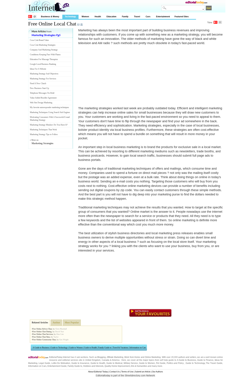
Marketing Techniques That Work (43, 129)
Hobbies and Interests (93, 366)
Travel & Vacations (120, 347)
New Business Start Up (39, 88)
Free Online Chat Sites (41, 337)
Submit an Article (142, 372)
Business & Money (50, 16)
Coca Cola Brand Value (39, 40)
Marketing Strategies (42, 143)
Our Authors (157, 372)
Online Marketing (153, 357)
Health (98, 16)
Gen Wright (63, 340)
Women (85, 16)
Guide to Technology (59, 347)
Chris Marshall (61, 329)
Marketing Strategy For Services (43, 78)
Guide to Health (90, 347)
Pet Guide (160, 363)
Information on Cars (138, 347)
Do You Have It (60, 125)
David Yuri (59, 331)
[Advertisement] (107, 74)
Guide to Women (76, 347)
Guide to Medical (114, 363)
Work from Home (132, 357)
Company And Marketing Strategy (44, 50)
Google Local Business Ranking (43, 64)
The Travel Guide (214, 363)
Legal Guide (44, 363)
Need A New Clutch (38, 83)
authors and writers (187, 357)
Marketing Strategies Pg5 (46, 35)
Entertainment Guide (57, 366)
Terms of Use (127, 372)
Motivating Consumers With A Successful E (48, 117)
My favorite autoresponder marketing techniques (49, 107)
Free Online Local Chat (52, 24)
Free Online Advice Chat (42, 329)
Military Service (131, 363)
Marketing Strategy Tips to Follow (44, 134)
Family (125, 16)
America (116, 360)
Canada (105, 360)
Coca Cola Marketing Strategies (42, 45)
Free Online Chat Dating (42, 331)
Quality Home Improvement (117, 366)
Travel (137, 16)
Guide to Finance (205, 360)
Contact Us (114, 372)
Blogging (101, 357)
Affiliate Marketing (115, 357)
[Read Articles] (215, 22)
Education (111, 16)
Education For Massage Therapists (44, 59)
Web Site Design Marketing (41, 102)
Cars (148, 16)
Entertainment (163, 16)
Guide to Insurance (80, 363)
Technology (70, 16)
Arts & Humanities (139, 366)
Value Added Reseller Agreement (43, 98)
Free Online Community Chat (44, 340)
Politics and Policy (176, 363)
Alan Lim (60, 334)
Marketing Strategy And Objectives (44, 73)
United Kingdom (92, 360)
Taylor (56, 337)
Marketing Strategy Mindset (41, 125)
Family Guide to (104, 347)
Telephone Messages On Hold (42, 93)
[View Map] (35, 16)
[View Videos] (220, 22)
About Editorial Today (98, 372)
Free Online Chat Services (42, 334)
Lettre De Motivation (60, 363)
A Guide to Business (41, 347)
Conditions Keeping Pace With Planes (45, 54)
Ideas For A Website (38, 69)
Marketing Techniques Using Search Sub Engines (50, 112)
